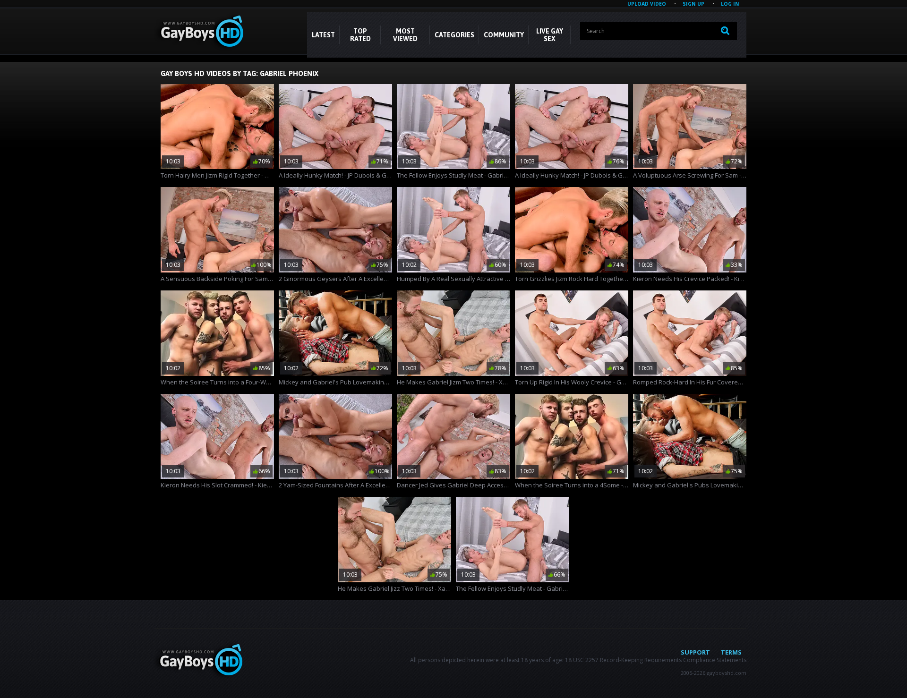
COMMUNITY (504, 35)
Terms (731, 652)
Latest (323, 35)
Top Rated (360, 35)
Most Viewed (405, 35)
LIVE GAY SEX (549, 35)
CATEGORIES (454, 35)
